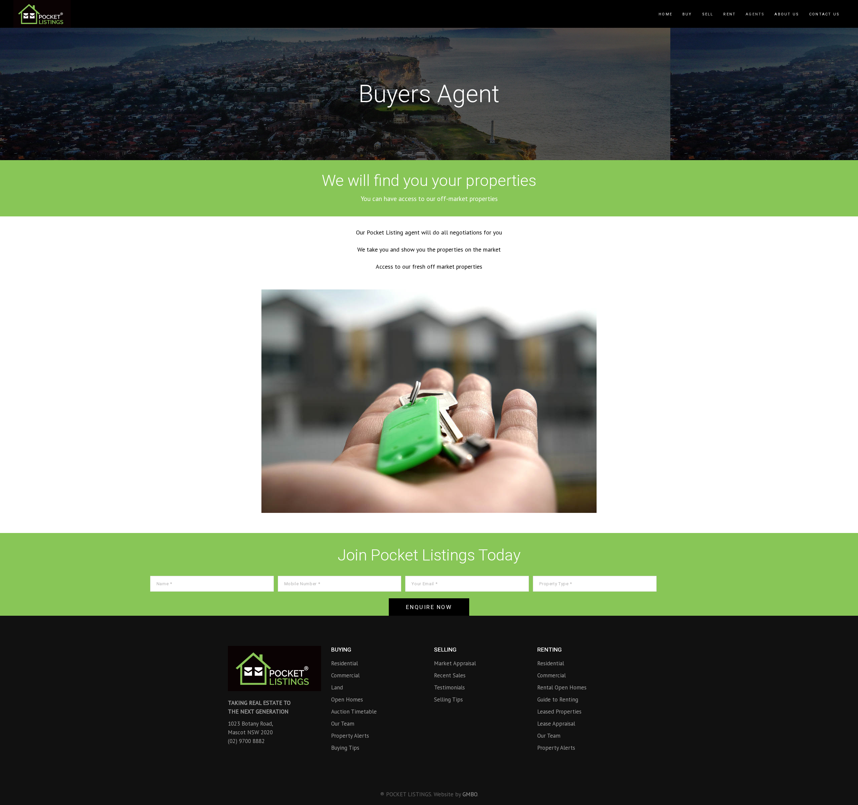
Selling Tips (448, 699)
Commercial (345, 675)
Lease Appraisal (556, 723)
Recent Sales (450, 675)
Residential (344, 663)
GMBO (470, 794)
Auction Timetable (354, 711)
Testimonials (449, 687)
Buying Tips (345, 747)
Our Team (342, 723)
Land (337, 687)
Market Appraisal (455, 663)
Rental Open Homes (562, 687)
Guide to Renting (557, 699)
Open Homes (347, 699)
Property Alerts (350, 735)
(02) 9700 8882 (246, 741)
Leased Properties (559, 711)
